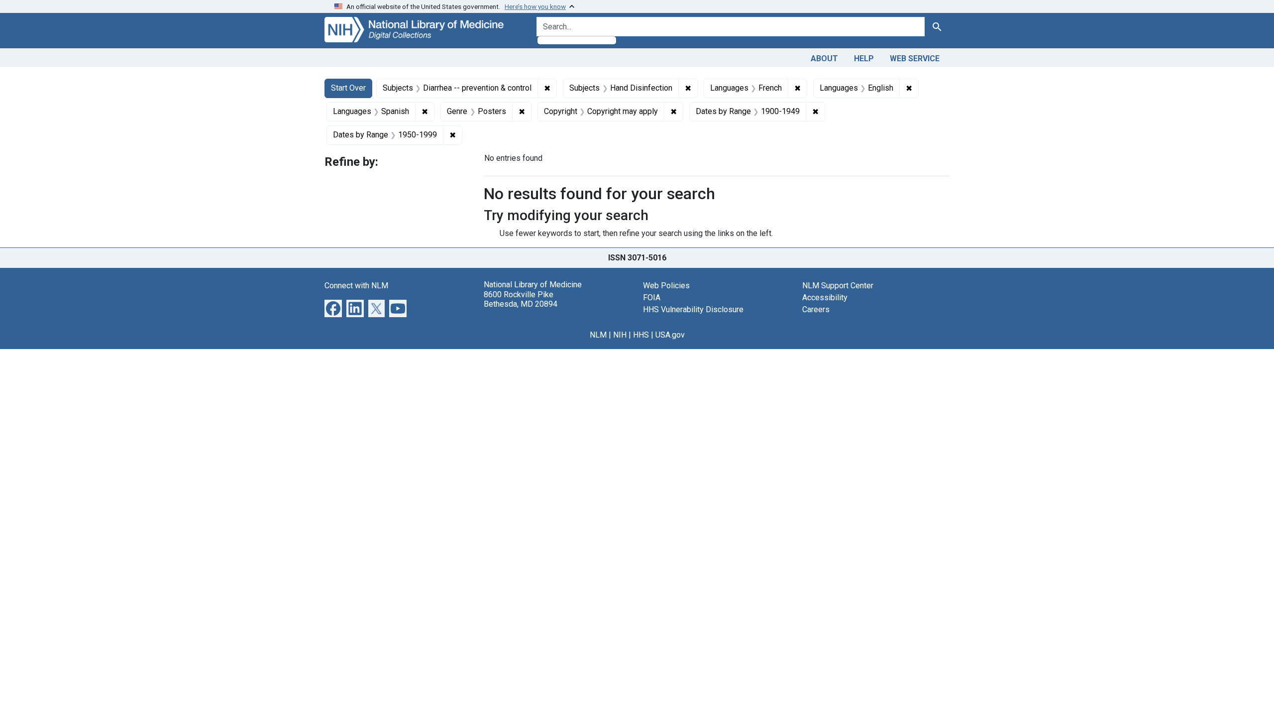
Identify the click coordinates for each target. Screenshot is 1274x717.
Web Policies (666, 285)
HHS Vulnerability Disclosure (693, 309)
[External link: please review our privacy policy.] (333, 308)
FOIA (651, 297)
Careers (816, 309)
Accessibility (825, 297)
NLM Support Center (837, 285)
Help (864, 58)
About (824, 58)
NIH (620, 335)
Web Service (915, 58)
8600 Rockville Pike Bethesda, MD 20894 (520, 299)
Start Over (348, 88)
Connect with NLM (356, 285)
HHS (641, 335)
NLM (598, 335)
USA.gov (670, 335)
